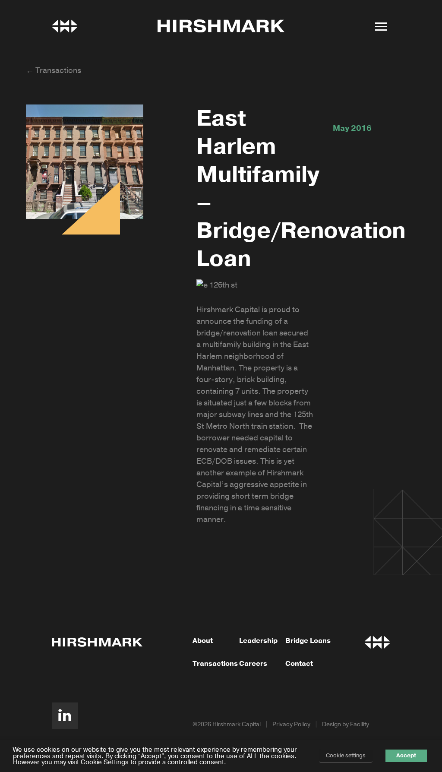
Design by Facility (345, 724)
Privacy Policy (291, 724)
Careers (253, 663)
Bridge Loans (308, 640)
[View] (65, 26)
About (203, 640)
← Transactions (53, 70)
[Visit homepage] (221, 25)
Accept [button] (406, 755)
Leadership (258, 640)
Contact (299, 663)
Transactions (215, 663)
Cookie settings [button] (346, 755)
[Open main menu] (380, 26)
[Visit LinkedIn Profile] (65, 715)
